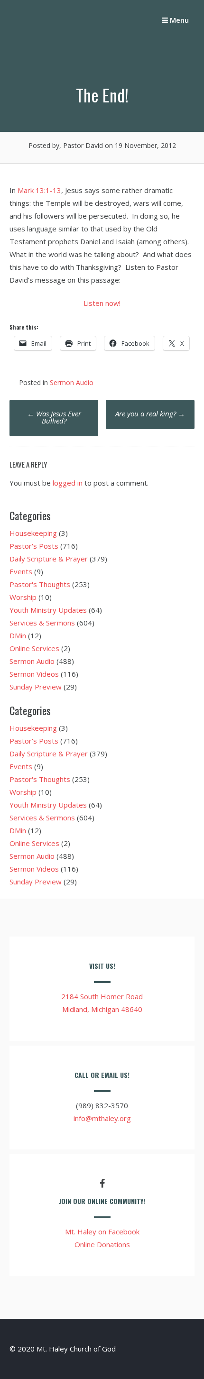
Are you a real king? (150, 413)
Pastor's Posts (33, 546)
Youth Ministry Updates (48, 610)
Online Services (34, 648)
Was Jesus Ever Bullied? (54, 417)
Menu (178, 20)
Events (20, 571)
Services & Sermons (42, 622)
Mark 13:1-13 (39, 190)
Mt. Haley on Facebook (102, 1231)
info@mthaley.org (102, 1118)
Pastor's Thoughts (39, 584)
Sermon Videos (34, 674)
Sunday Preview (35, 686)
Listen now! (102, 303)
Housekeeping (33, 533)
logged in (68, 482)
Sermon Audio (71, 382)
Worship (23, 597)
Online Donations (102, 1244)
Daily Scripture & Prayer (48, 558)
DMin (17, 635)
